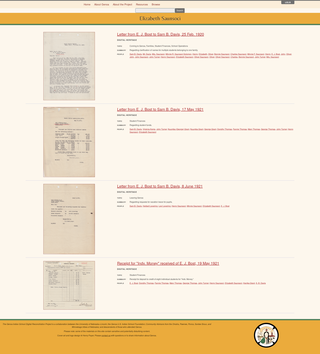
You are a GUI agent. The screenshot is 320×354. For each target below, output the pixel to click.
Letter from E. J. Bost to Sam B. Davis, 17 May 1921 (160, 109)
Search (180, 10)
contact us (106, 335)
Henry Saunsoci (168, 56)
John (283, 54)
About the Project (122, 4)
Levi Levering (165, 206)
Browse (156, 4)
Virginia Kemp (149, 129)
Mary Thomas (254, 129)
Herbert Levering (150, 206)
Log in (288, 2)
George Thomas (268, 129)
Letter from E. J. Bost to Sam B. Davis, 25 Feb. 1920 (160, 34)
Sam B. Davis (136, 54)
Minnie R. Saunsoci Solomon (179, 54)
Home (87, 4)
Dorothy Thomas (224, 129)
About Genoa (101, 4)
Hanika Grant (249, 283)
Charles (234, 56)
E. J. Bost (276, 54)
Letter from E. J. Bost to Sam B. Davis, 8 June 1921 (160, 186)
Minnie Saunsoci (194, 206)
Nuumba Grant (196, 129)
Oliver (210, 54)
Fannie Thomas (240, 129)
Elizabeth (203, 54)
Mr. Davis (147, 54)
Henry (195, 54)
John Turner (154, 56)
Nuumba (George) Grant (178, 129)
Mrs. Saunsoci (158, 54)
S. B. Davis (261, 283)
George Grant (210, 129)
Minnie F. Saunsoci (255, 54)
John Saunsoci (141, 56)
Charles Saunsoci (238, 54)
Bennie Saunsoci (222, 54)
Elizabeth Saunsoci (184, 56)
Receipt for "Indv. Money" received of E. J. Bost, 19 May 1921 (168, 263)
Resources (142, 4)
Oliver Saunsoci (201, 56)
